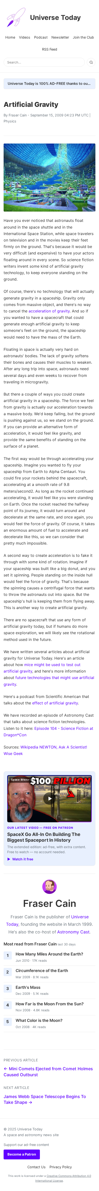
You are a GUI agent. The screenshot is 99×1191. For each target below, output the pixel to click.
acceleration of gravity (49, 311)
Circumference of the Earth (42, 970)
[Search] (91, 62)
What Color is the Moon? (39, 1020)
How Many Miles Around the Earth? (49, 954)
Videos (24, 37)
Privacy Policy (61, 1167)
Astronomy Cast (73, 931)
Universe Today (55, 17)
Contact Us (36, 1167)
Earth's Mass (28, 987)
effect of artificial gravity (55, 703)
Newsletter (60, 37)
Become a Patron (21, 1154)
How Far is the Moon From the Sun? (50, 1003)
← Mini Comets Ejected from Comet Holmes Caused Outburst (48, 1071)
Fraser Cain (18, 115)
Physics (10, 121)
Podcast (41, 37)
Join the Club (83, 37)
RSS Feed (49, 49)
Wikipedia (29, 747)
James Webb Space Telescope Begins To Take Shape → (45, 1099)
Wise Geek (13, 753)
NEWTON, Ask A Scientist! (63, 747)
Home (10, 37)
